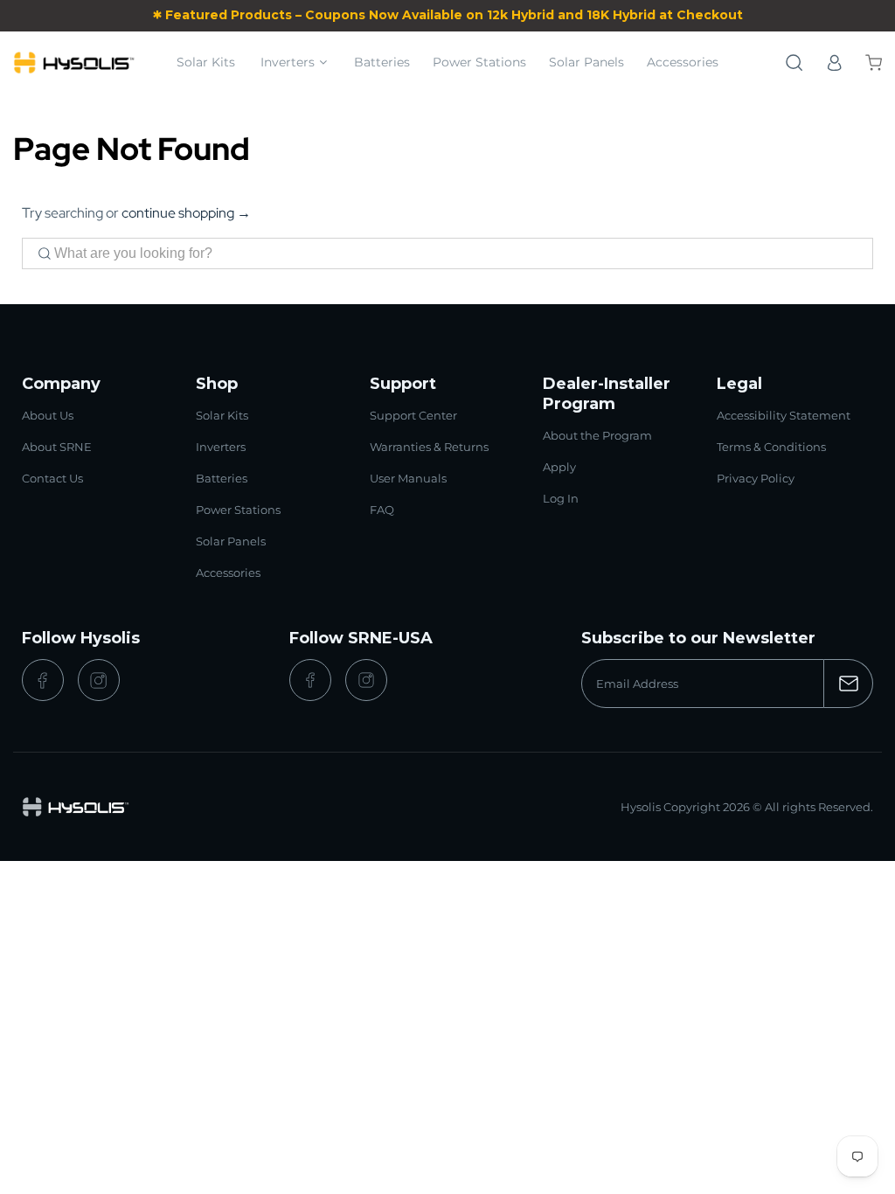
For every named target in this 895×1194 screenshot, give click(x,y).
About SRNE (57, 447)
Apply (559, 467)
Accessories (682, 62)
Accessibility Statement (783, 415)
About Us (47, 415)
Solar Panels (586, 62)
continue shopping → (186, 213)
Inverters (287, 62)
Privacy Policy (755, 478)
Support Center (413, 415)
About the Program (597, 435)
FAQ (382, 510)
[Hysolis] (74, 62)
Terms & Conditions (771, 447)
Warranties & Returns (429, 447)
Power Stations (479, 62)
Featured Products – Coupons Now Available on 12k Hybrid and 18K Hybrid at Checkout (454, 15)
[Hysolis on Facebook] (43, 680)
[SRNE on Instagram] (366, 680)
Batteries (382, 62)
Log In (561, 498)
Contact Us (52, 478)
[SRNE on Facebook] (310, 680)
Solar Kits (206, 62)
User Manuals (408, 478)
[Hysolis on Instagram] (99, 680)
